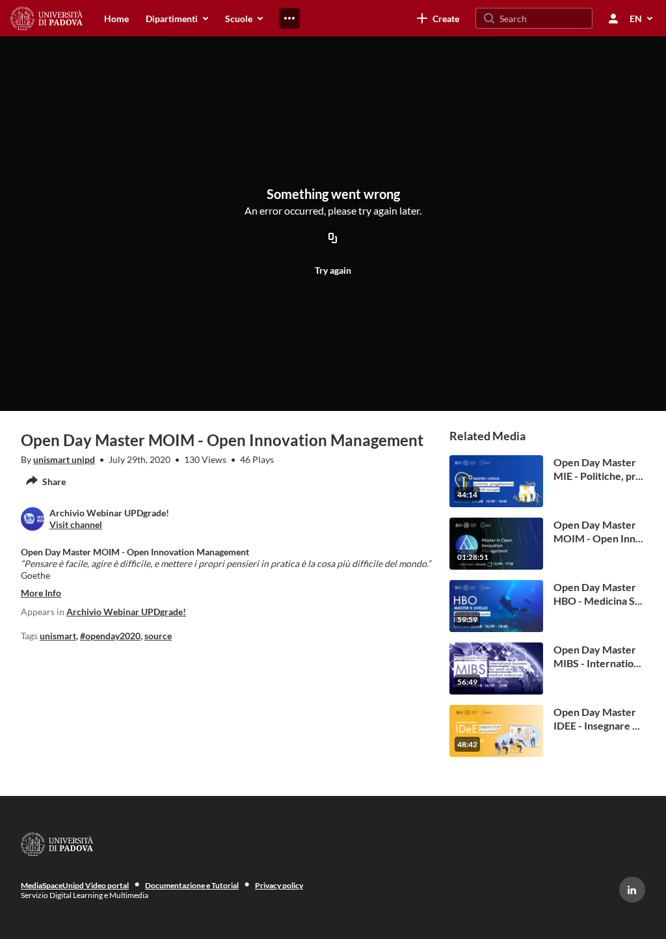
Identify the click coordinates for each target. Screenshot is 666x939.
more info (41, 592)
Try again (333, 270)
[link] (438, 18)
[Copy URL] (333, 238)
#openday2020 (110, 635)
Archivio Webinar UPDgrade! (126, 611)
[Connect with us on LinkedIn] (632, 890)
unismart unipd (64, 459)
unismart (58, 635)
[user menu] (613, 18)
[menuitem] (116, 18)
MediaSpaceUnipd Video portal (75, 885)
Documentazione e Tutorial (192, 885)
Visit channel (75, 524)
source (158, 635)
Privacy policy (279, 885)
